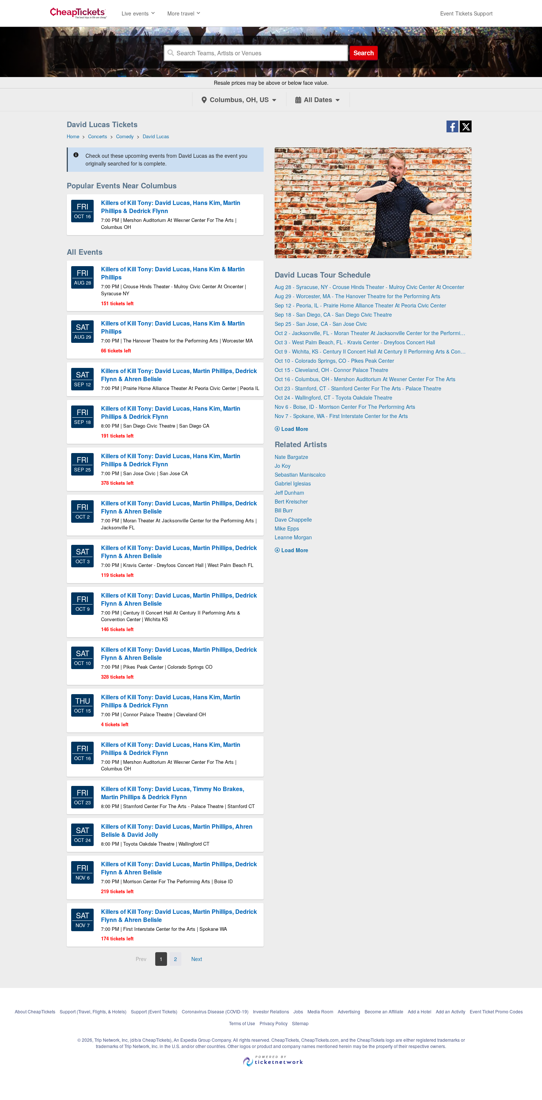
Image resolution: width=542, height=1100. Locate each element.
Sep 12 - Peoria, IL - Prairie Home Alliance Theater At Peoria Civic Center (360, 305)
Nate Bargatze (291, 456)
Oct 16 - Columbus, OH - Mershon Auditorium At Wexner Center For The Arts (365, 379)
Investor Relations (271, 1011)
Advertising (349, 1011)
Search (364, 52)
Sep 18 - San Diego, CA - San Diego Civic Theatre (333, 314)
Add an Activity (450, 1011)
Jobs (298, 1011)
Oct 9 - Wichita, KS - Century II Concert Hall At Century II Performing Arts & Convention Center (370, 351)
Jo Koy (283, 465)
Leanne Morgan (293, 537)
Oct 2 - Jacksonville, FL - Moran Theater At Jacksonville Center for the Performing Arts (370, 333)
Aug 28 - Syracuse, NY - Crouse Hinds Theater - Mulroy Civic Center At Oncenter (369, 286)
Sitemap (300, 1023)
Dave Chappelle (293, 519)
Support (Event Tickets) (154, 1011)
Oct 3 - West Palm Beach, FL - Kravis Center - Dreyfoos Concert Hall (355, 342)
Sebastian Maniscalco (300, 474)
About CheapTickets (35, 1011)
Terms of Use (242, 1023)
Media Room (320, 1011)
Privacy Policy (274, 1023)
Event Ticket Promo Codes (496, 1011)
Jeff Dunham (289, 492)
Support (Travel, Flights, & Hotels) (93, 1011)
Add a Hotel (419, 1011)
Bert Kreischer (291, 501)
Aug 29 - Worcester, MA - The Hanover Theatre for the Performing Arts (357, 296)
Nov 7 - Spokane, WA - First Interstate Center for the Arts (341, 415)
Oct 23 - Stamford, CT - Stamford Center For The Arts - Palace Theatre (358, 388)
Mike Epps (287, 528)
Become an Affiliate (384, 1011)
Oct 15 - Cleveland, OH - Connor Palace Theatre (331, 369)
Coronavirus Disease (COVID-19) (215, 1011)
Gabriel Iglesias (293, 483)
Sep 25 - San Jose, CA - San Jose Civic (321, 323)
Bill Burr (284, 510)
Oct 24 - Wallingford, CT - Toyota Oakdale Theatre (333, 397)
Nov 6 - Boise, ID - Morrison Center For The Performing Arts (345, 406)
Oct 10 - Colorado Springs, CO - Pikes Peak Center (334, 360)
